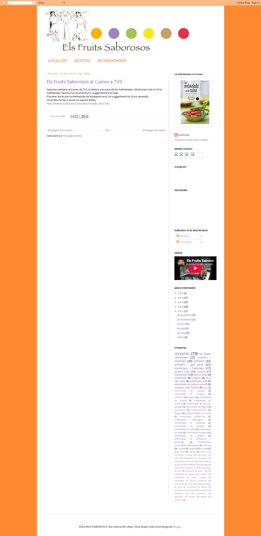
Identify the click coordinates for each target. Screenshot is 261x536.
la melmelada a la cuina (198, 413)
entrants (204, 452)
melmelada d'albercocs (193, 416)
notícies (207, 445)
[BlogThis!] (76, 116)
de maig (181, 333)
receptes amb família (186, 387)
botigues (196, 378)
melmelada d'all (198, 381)
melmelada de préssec (189, 435)
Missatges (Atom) (72, 135)
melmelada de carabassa (189, 422)
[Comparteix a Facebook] (83, 116)
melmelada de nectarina (184, 461)
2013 (181, 302)
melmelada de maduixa (189, 393)
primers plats (182, 371)
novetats (181, 448)
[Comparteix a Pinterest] (87, 116)
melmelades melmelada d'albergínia (192, 444)
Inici (107, 130)
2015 (181, 293)
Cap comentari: (58, 116)
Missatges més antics (154, 130)
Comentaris (185, 242)
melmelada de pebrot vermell (190, 384)
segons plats (200, 374)
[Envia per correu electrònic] (72, 116)
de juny (181, 328)
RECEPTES (82, 61)
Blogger (177, 526)
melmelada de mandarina (195, 458)
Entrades (184, 236)
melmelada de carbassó (189, 425)
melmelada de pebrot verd (186, 468)
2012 (181, 306)
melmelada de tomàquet (185, 490)
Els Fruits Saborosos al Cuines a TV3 (84, 81)
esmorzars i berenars (189, 368)
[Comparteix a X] (80, 116)
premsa (204, 448)
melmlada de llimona (184, 496)
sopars (192, 451)
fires (205, 387)
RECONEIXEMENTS (112, 61)
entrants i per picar (188, 364)
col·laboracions (198, 409)
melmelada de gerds (197, 432)
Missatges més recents (60, 130)
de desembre (184, 315)
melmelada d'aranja (183, 455)
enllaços (191, 397)
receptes (182, 353)
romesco (178, 397)
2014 (181, 297)
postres (199, 361)
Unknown (184, 134)
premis (204, 496)
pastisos (193, 448)
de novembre (184, 319)
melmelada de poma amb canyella (190, 474)
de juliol (181, 324)
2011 (181, 311)
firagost (178, 413)
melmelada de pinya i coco (196, 471)
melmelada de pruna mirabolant (190, 480)
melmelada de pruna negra (186, 484)
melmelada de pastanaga (197, 464)
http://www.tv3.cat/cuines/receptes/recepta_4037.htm (78, 103)
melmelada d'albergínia (188, 419)
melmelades (181, 374)
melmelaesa (201, 493)
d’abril (181, 337)
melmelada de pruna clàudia (190, 477)
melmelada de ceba (184, 429)
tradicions (178, 500)
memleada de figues (197, 406)
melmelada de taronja (197, 487)
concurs (201, 371)
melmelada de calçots (189, 390)
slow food (179, 451)
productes (179, 409)
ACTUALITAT (57, 61)
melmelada (180, 378)
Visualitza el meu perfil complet (191, 139)
